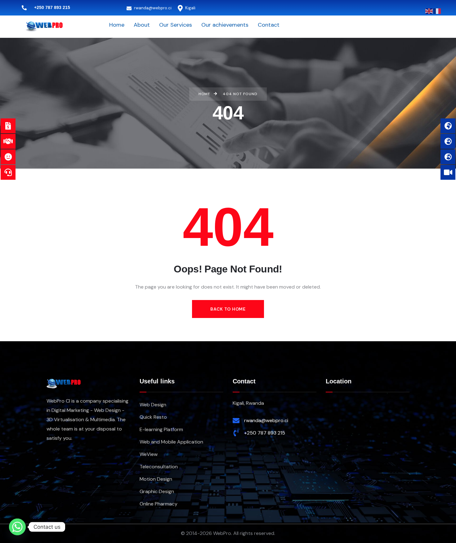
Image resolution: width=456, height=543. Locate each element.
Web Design (153, 404)
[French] (437, 10)
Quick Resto (153, 417)
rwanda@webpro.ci (152, 8)
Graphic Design (157, 491)
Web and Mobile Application (171, 442)
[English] (429, 10)
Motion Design (156, 479)
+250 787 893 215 (264, 433)
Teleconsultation (159, 466)
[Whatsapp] (17, 527)
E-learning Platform (161, 429)
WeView (149, 454)
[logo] (44, 26)
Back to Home (227, 309)
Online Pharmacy (158, 504)
